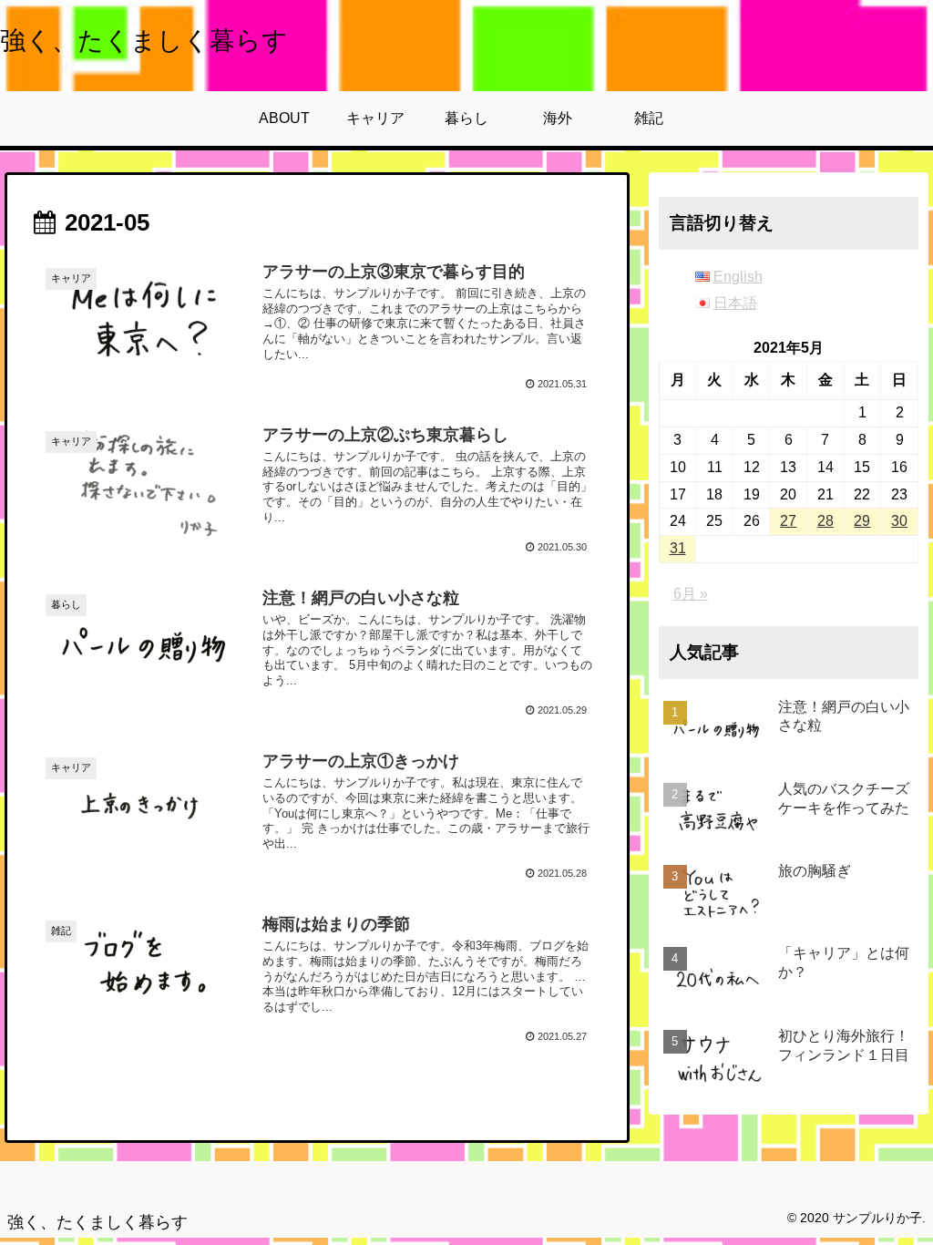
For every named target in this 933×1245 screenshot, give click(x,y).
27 (788, 521)
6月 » (690, 594)
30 (899, 521)
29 (862, 521)
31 (678, 548)
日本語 (735, 303)
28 (825, 521)
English (738, 276)
